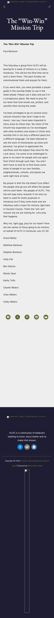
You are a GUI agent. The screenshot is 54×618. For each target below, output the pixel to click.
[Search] (4, 7)
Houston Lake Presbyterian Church (34, 461)
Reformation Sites (35, 466)
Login (14, 466)
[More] (49, 6)
